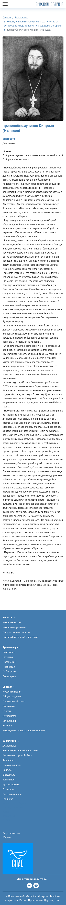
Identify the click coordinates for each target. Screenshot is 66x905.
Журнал (7, 837)
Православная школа (14, 807)
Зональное (8, 779)
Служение (8, 657)
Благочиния (9, 706)
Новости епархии (12, 622)
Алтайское (8, 760)
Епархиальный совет (14, 701)
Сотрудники (9, 721)
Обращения (9, 662)
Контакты (8, 819)
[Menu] (5, 4)
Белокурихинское (12, 765)
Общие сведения (12, 696)
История (7, 725)
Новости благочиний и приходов (20, 637)
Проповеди (9, 667)
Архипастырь (10, 647)
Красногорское (11, 784)
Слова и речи (9, 676)
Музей (6, 811)
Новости (7, 617)
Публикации (9, 671)
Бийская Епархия (49, 4)
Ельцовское (9, 774)
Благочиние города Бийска (17, 755)
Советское (8, 789)
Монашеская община (14, 803)
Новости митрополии (14, 627)
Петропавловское (12, 794)
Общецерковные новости (16, 632)
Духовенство (9, 716)
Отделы (7, 711)
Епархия (8, 686)
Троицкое (8, 799)
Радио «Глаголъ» (11, 833)
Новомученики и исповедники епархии (24, 730)
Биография (9, 652)
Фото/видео (9, 815)
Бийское (7, 770)
